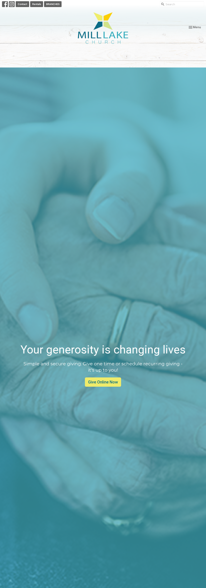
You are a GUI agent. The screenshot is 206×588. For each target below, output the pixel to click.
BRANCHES (53, 4)
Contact (22, 4)
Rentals (36, 4)
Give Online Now (103, 382)
